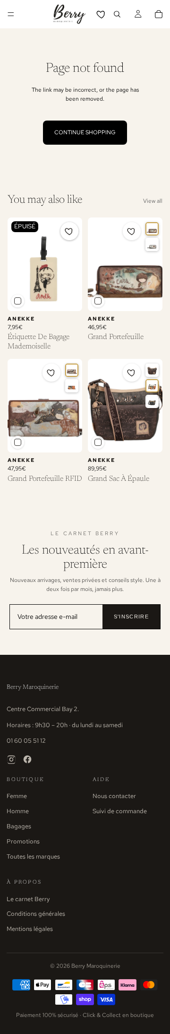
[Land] (152, 370)
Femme (17, 796)
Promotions (23, 841)
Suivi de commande (120, 811)
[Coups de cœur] (101, 14)
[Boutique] (152, 401)
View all (152, 201)
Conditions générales (36, 914)
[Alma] (71, 385)
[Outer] (71, 370)
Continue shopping (85, 132)
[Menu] (11, 14)
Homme (18, 811)
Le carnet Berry (28, 899)
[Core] (152, 228)
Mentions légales (30, 929)
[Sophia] (152, 244)
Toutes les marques (33, 856)
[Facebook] (27, 759)
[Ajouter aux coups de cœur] (69, 231)
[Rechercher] (117, 14)
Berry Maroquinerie (33, 687)
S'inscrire (131, 616)
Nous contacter (114, 796)
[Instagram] (11, 759)
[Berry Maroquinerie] (69, 14)
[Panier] (158, 14)
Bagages (19, 826)
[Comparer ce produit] (17, 301)
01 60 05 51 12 (26, 741)
